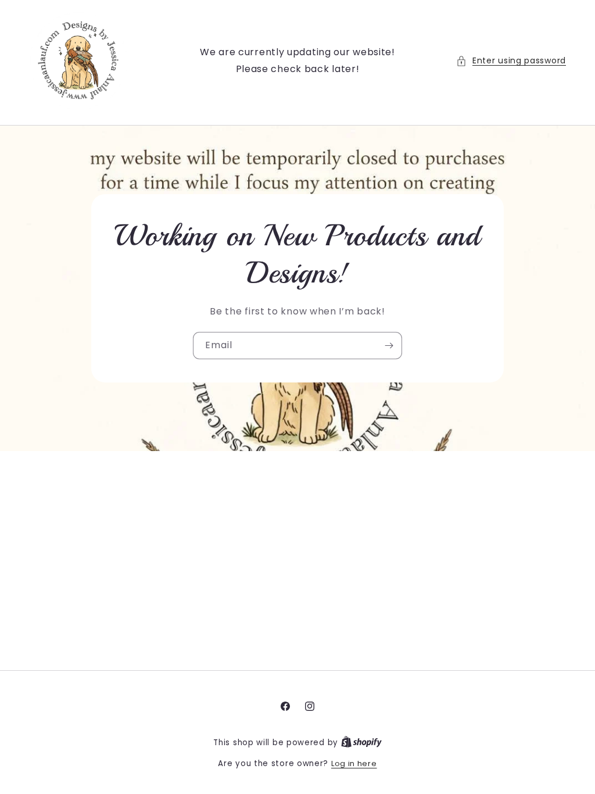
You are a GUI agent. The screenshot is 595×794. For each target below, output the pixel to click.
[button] (511, 60)
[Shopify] (361, 742)
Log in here (354, 763)
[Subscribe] (389, 345)
